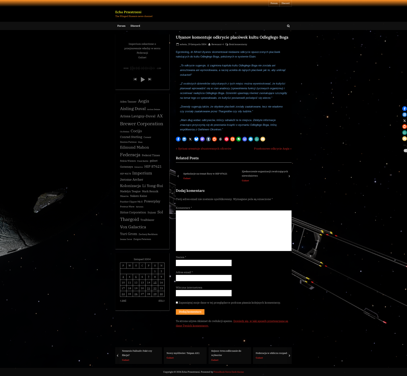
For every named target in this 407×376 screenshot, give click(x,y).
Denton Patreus (128, 142)
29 (155, 293)
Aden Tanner (128, 101)
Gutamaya (126, 166)
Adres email (184, 272)
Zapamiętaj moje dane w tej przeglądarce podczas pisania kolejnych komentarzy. (230, 302)
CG (259, 357)
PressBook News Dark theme (229, 371)
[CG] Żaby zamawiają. (270, 352)
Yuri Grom (128, 233)
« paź (123, 300)
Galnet (185, 178)
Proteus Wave (127, 206)
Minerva (124, 196)
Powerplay (152, 201)
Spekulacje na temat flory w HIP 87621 (204, 173)
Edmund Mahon (134, 147)
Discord (286, 3)
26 (136, 293)
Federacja (130, 155)
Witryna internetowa (189, 287)
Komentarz (184, 208)
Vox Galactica (133, 226)
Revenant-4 (217, 44)
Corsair (147, 137)
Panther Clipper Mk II (131, 201)
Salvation (139, 207)
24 (123, 293)
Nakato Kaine (138, 196)
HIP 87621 (153, 166)
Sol (160, 212)
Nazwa (181, 257)
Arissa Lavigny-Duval (137, 116)
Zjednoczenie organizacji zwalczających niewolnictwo (263, 173)
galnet (154, 160)
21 (148, 288)
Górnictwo (138, 167)
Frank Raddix (142, 161)
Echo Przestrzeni (128, 12)
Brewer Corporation (141, 124)
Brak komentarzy (238, 44)
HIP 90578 (125, 173)
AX (160, 115)
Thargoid (129, 219)
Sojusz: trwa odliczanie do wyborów (183, 353)
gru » (162, 300)
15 (155, 282)
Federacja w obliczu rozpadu (229, 352)
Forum (274, 3)
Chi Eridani (124, 132)
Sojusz (152, 212)
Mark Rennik (150, 191)
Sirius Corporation (133, 212)
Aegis (143, 101)
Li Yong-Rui (152, 185)
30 (161, 293)
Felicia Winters (128, 160)
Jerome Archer (131, 179)
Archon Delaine (153, 109)
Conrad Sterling (131, 137)
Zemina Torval (126, 239)
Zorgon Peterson (142, 239)
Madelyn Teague (130, 191)
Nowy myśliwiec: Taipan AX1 (140, 352)
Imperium (142, 173)
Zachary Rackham (148, 234)
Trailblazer (147, 220)
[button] (178, 139)
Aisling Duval (133, 108)
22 (155, 288)
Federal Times (151, 155)
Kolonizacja (130, 185)
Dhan (140, 142)
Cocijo (136, 130)
